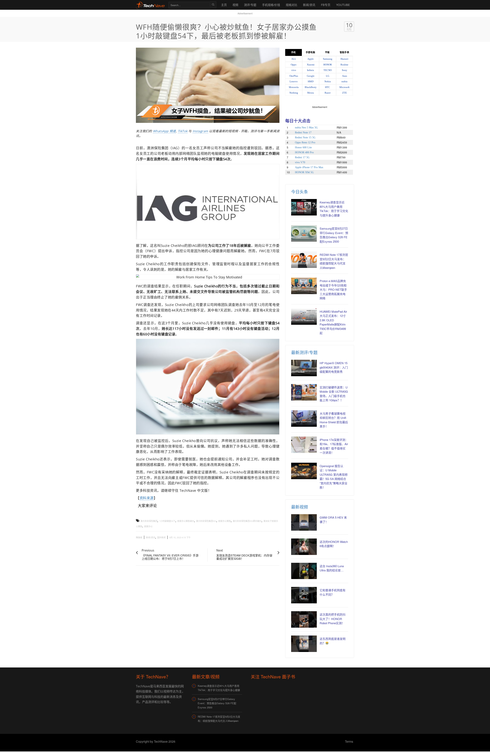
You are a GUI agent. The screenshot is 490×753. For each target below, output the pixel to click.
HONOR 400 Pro (304, 152)
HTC (327, 87)
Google (310, 75)
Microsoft (344, 87)
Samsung (327, 58)
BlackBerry (311, 87)
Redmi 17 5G (302, 157)
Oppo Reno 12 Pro (305, 142)
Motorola (294, 87)
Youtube (343, 5)
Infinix (310, 70)
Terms (349, 741)
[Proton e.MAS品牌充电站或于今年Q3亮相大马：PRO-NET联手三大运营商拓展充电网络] (304, 286)
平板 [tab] (327, 52)
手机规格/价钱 (271, 5)
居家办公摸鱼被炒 (185, 521)
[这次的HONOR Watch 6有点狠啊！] (304, 546)
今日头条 (299, 191)
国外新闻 (161, 537)
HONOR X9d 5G (304, 172)
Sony (344, 70)
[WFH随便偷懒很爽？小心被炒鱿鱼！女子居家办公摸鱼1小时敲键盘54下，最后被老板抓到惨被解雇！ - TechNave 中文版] (150, 4)
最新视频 (299, 507)
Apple (310, 58)
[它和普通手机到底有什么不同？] (304, 595)
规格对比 (291, 5)
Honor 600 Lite (303, 147)
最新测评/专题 (304, 352)
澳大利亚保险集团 (148, 521)
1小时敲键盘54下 (167, 521)
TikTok (183, 131)
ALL (293, 58)
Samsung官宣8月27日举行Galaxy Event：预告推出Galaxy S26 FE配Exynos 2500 (334, 234)
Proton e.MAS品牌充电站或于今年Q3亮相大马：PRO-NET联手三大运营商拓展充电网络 (333, 289)
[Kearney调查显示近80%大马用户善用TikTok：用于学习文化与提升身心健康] (304, 207)
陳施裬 (139, 537)
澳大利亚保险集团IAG (206, 521)
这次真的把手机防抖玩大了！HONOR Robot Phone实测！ (332, 618)
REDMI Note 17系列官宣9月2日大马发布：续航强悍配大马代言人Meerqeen (334, 261)
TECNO (327, 70)
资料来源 (147, 498)
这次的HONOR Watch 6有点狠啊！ (334, 544)
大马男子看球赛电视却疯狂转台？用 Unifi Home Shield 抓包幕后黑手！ (334, 419)
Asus (344, 75)
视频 (235, 5)
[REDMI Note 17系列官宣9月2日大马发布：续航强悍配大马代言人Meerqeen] (304, 259)
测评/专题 (250, 5)
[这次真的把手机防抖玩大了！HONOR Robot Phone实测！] (304, 619)
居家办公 (148, 526)
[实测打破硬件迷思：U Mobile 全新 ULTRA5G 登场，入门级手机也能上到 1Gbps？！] (304, 392)
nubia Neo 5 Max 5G (306, 127)
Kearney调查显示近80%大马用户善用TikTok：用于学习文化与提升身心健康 (334, 208)
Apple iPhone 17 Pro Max (309, 167)
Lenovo (294, 81)
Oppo (293, 64)
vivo (293, 70)
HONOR (327, 64)
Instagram (200, 131)
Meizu (310, 92)
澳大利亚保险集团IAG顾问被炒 (247, 521)
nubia (344, 81)
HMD (311, 81)
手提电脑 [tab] (310, 52)
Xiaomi (310, 64)
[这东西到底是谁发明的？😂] (304, 644)
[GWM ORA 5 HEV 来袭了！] (304, 522)
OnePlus (293, 75)
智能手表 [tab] (344, 52)
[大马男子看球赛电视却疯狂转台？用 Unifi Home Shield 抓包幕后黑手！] (304, 418)
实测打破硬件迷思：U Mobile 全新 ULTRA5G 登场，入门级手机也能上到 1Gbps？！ (334, 393)
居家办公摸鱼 (224, 521)
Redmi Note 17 (303, 132)
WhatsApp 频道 (164, 131)
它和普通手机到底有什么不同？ (332, 592)
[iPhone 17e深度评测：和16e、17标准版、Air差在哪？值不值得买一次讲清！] (304, 444)
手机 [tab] (293, 52)
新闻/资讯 (309, 5)
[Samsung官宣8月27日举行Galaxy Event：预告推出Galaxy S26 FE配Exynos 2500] (304, 233)
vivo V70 (300, 162)
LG (327, 75)
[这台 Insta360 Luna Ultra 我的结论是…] (304, 571)
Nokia (327, 81)
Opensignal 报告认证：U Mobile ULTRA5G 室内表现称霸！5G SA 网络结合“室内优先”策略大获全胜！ (334, 476)
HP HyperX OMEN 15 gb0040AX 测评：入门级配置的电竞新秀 (334, 367)
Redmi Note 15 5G (305, 137)
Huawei (344, 58)
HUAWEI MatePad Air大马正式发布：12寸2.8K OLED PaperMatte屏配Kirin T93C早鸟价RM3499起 (333, 322)
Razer (328, 92)
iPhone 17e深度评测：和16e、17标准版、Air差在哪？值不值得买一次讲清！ (334, 446)
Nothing (293, 92)
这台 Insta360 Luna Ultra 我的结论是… (332, 568)
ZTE (344, 92)
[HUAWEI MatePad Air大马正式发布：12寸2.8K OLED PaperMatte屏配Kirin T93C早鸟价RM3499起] (304, 316)
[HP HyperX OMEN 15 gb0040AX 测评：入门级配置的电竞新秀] (304, 368)
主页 (224, 5)
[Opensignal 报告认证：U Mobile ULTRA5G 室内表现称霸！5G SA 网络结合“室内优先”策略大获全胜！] (304, 471)
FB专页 (325, 5)
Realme (344, 64)
